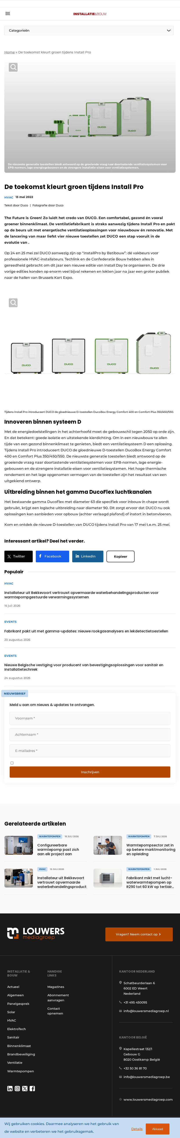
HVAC (8, 197)
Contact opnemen (55, 1011)
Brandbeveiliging (21, 1054)
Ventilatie (14, 1063)
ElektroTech (16, 1029)
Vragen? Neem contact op (137, 934)
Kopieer (120, 556)
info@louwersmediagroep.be (147, 1077)
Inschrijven (90, 772)
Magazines (55, 987)
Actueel (13, 987)
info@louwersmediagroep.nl (146, 1011)
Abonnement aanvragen (58, 997)
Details (137, 1129)
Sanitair (13, 1037)
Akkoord (157, 1129)
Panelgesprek (18, 1004)
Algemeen (15, 995)
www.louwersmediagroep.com (148, 1100)
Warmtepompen (20, 1071)
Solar (11, 1012)
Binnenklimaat (19, 1046)
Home (9, 52)
